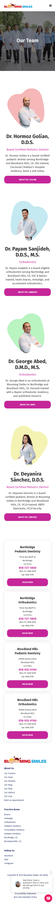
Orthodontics (10, 822)
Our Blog (8, 785)
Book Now (27, 582)
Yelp (6, 859)
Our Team (8, 777)
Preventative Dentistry (14, 830)
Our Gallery (9, 792)
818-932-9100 (28, 669)
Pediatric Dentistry (12, 826)
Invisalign (8, 818)
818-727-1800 (27, 567)
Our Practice (10, 773)
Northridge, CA (10, 837)
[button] (50, 5)
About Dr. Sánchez (27, 517)
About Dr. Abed (27, 404)
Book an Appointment (14, 800)
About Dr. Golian (27, 179)
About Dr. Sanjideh (27, 292)
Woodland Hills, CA (12, 841)
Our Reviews (10, 781)
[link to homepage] (16, 5)
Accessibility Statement (25, 893)
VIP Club (8, 796)
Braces (7, 814)
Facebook (8, 855)
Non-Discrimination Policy (25, 897)
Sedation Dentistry (12, 834)
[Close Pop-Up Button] (50, 872)
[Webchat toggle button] (48, 898)
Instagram (8, 863)
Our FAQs (8, 789)
